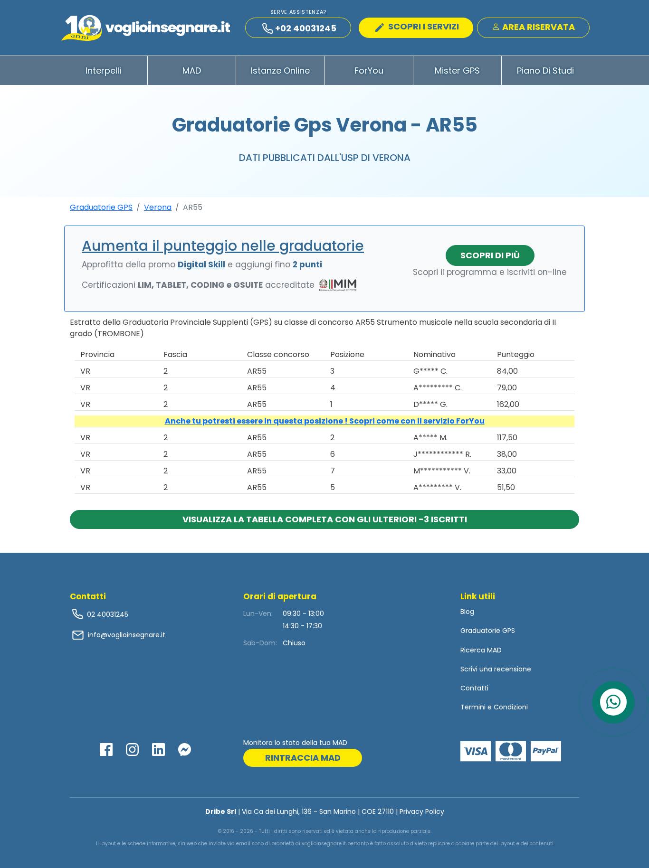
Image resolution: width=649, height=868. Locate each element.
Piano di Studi (545, 70)
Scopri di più (490, 255)
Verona (158, 207)
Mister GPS (457, 70)
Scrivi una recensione (495, 669)
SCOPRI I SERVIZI (422, 26)
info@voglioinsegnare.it (126, 635)
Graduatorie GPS (101, 207)
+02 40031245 (305, 28)
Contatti (474, 688)
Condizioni (511, 707)
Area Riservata (537, 27)
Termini (473, 707)
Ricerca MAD (481, 650)
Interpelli (103, 70)
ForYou (368, 70)
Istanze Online (280, 70)
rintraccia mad (303, 758)
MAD (191, 70)
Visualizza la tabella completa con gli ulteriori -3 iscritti (324, 519)
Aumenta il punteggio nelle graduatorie (223, 246)
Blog (467, 611)
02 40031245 (106, 614)
